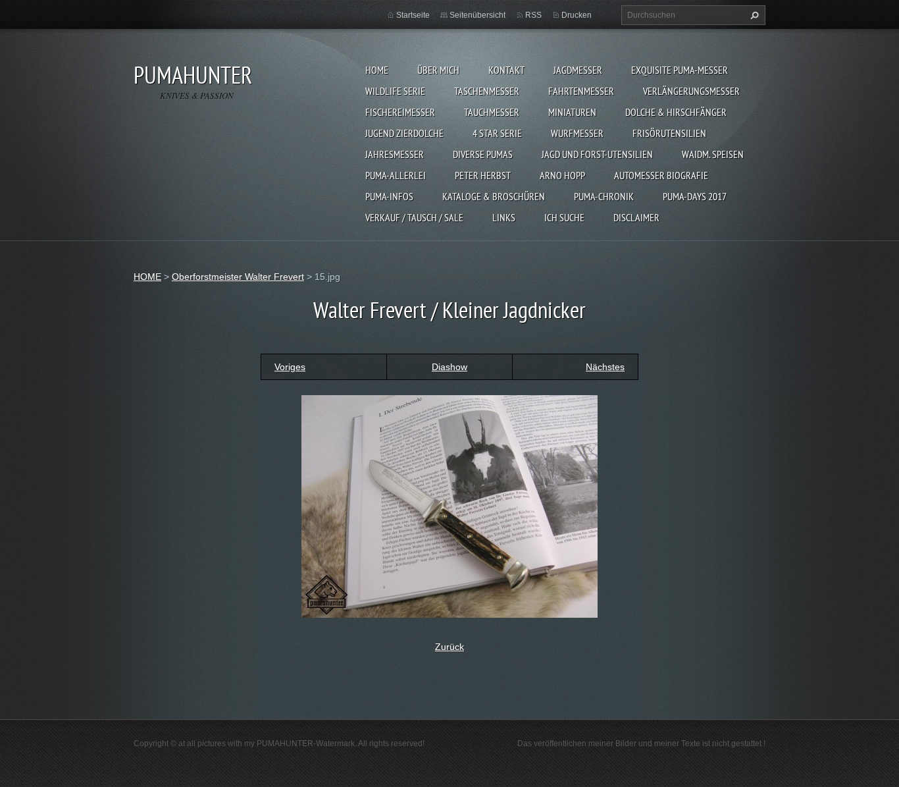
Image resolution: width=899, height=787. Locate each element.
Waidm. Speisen (713, 154)
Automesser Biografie (661, 175)
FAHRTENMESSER (581, 90)
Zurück (449, 646)
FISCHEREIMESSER (400, 112)
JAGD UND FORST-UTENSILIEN (597, 154)
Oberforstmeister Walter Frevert (238, 276)
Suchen (753, 15)
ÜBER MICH (438, 69)
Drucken (576, 15)
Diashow (449, 367)
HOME (376, 69)
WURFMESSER (577, 133)
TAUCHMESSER (491, 112)
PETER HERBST (483, 175)
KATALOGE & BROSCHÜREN (493, 196)
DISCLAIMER (636, 217)
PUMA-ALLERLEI (395, 175)
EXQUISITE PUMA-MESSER (679, 69)
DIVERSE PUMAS (483, 154)
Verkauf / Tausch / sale (414, 217)
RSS (533, 15)
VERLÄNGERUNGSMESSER (691, 90)
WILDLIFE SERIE (395, 90)
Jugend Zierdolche (404, 133)
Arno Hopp (562, 175)
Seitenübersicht (477, 15)
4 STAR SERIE (497, 133)
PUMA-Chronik (604, 196)
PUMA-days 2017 (695, 196)
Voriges (289, 367)
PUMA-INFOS (389, 196)
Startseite (413, 15)
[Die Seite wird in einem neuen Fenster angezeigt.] (449, 505)
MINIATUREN (572, 112)
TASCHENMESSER (486, 90)
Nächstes (605, 367)
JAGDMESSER (577, 69)
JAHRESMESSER (394, 154)
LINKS (503, 217)
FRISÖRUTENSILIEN (669, 133)
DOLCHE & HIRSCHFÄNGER (676, 112)
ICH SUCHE (564, 217)
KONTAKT (506, 69)
